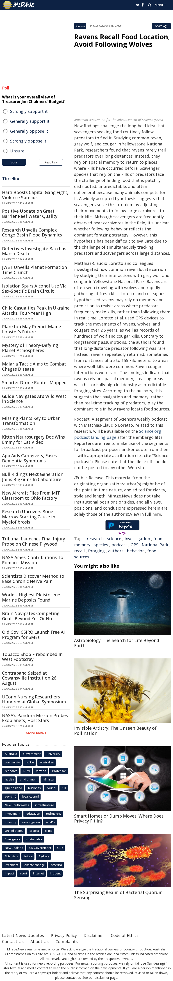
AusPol (50, 822)
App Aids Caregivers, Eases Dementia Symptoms (29, 458)
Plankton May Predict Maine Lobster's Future (31, 329)
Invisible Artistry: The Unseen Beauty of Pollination (115, 730)
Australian (47, 762)
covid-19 (10, 796)
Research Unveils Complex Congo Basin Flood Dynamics (32, 232)
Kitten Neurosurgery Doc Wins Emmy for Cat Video (33, 439)
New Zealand (14, 848)
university (53, 754)
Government (32, 754)
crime (48, 831)
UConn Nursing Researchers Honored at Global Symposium (34, 699)
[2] (3, 967)
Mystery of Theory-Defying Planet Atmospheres (30, 347)
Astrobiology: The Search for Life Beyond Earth (116, 643)
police (30, 762)
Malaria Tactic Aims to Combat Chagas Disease (34, 366)
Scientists (11, 856)
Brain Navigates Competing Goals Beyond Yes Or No (30, 616)
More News (36, 733)
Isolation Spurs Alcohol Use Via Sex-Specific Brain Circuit (34, 288)
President (11, 865)
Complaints (66, 941)
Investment (12, 814)
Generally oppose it (29, 131)
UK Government (40, 848)
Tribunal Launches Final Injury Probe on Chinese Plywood (33, 541)
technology (53, 814)
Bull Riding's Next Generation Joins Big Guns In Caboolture (32, 476)
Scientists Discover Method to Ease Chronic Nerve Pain (33, 578)
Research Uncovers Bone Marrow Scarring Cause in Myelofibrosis (28, 517)
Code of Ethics (125, 935)
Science (80, 26)
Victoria (41, 771)
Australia (11, 754)
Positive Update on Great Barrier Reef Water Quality (29, 213)
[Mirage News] (19, 5)
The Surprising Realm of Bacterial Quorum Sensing (118, 895)
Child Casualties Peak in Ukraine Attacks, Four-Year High (36, 310)
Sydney (44, 856)
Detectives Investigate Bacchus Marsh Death (34, 251)
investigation (137, 538)
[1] (167, 963)
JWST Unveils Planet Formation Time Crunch (34, 269)
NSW (26, 771)
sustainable (34, 839)
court (23, 873)
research (95, 538)
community (12, 762)
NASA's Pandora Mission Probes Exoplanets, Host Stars (35, 718)
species (101, 544)
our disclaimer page (103, 977)
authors (115, 550)
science (114, 538)
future (28, 856)
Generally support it (30, 121)
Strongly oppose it (28, 141)
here (156, 514)
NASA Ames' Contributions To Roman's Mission (32, 560)
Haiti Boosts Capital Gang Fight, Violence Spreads (35, 195)
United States (14, 831)
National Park (155, 544)
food (157, 538)
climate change (34, 865)
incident (55, 873)
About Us (39, 941)
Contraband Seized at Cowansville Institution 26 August (29, 678)
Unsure (17, 151)
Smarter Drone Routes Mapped (34, 383)
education (33, 814)
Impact (9, 873)
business (34, 788)
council (51, 788)
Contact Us (13, 941)
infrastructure (44, 805)
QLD (60, 848)
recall (79, 550)
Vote (14, 162)
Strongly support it (29, 111)
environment (28, 779)
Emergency (12, 839)
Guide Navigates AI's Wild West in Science (34, 398)
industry (10, 822)
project (34, 831)
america (56, 865)
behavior (135, 550)
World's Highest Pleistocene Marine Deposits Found (31, 597)
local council (30, 796)
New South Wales (17, 805)
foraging (96, 550)
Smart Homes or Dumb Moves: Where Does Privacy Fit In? (119, 818)
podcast (119, 544)
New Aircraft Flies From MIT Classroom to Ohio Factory (31, 495)
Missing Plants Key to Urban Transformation (31, 420)
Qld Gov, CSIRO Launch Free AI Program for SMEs (33, 634)
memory (82, 544)
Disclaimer (94, 935)
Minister (49, 779)
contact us (73, 977)
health (9, 779)
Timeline (11, 179)
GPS (134, 544)
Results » (50, 162)
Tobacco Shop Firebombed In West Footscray (32, 656)
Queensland (13, 788)
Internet (38, 873)
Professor (59, 771)
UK (64, 788)
